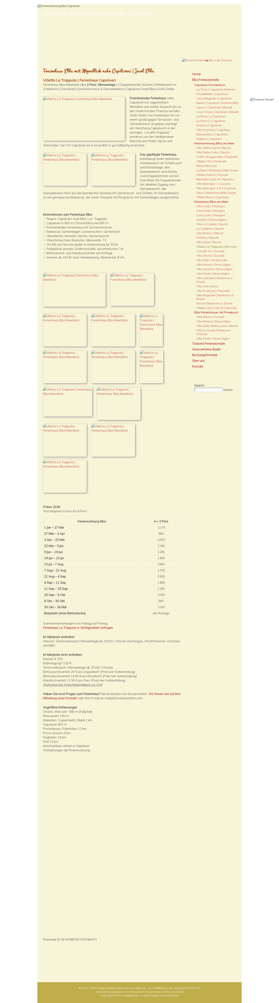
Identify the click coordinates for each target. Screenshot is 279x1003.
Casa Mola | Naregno (210, 211)
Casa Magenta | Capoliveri (214, 98)
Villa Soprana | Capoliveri (213, 130)
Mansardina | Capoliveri (212, 134)
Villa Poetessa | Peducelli (212, 291)
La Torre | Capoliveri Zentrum (215, 89)
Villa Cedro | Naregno (210, 206)
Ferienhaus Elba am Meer (211, 202)
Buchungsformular (205, 355)
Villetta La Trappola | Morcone (216, 246)
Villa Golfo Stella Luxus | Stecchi (217, 326)
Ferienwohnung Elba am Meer (214, 143)
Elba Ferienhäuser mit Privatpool (216, 312)
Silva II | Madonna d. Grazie (214, 303)
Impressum (137, 991)
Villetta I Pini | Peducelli (211, 161)
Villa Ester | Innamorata (211, 260)
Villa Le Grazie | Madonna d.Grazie (213, 332)
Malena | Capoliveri (209, 139)
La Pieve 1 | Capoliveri (211, 116)
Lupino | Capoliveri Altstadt (214, 107)
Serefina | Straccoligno (211, 220)
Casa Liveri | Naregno (210, 215)
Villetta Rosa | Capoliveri (212, 197)
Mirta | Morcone (206, 166)
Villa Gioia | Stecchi (208, 242)
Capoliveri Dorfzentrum (209, 85)
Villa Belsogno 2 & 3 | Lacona (215, 188)
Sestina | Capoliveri (209, 125)
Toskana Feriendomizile (208, 343)
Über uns (198, 361)
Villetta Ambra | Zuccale (212, 175)
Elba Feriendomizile (205, 80)
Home (196, 74)
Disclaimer (177, 991)
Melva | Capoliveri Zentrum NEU (217, 103)
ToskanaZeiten (106, 988)
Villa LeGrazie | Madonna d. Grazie (214, 280)
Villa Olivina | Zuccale (210, 255)
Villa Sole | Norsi (207, 286)
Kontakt (197, 366)
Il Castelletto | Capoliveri (212, 94)
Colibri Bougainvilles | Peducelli (216, 157)
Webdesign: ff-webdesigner (142, 995)
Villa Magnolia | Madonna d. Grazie (215, 297)
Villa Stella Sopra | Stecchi (213, 148)
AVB (166, 991)
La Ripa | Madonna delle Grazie (217, 170)
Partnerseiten (170, 995)
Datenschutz (154, 991)
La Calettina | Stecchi (210, 228)
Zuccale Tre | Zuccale (210, 251)
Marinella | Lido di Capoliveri (215, 179)
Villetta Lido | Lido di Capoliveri (216, 308)
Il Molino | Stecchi (207, 237)
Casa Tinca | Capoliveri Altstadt (217, 112)
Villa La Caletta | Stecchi (212, 224)
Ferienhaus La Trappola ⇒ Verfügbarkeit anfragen (78, 628)
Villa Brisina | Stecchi (209, 233)
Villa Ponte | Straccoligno (213, 273)
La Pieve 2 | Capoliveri (211, 121)
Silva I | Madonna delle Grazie (216, 193)
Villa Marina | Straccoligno (213, 264)
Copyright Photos (111, 995)
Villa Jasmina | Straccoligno (214, 269)
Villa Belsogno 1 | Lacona (213, 184)
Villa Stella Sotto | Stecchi (213, 152)
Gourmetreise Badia (206, 349)
